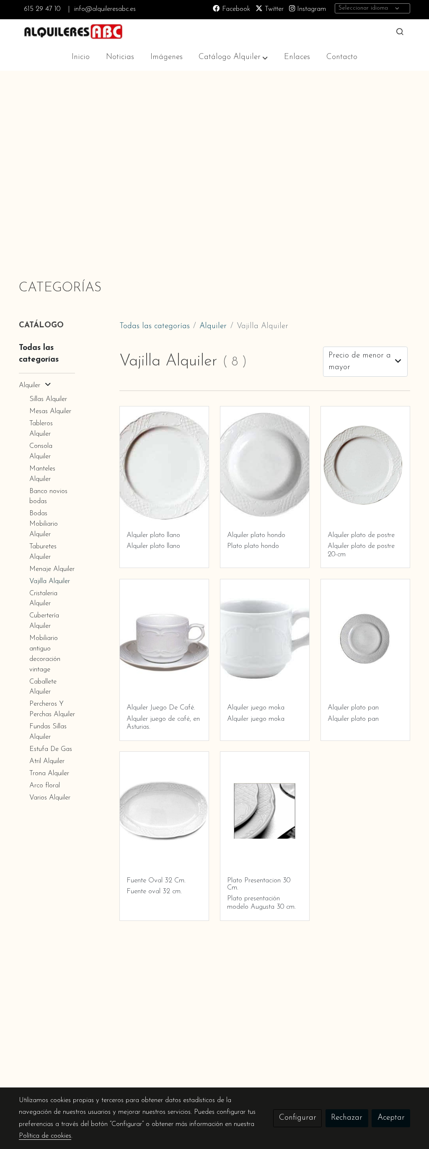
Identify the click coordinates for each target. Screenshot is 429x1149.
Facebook (235, 9)
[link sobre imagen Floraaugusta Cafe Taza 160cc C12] (164, 638)
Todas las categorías (154, 326)
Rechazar (346, 1118)
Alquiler (213, 326)
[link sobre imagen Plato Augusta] (365, 465)
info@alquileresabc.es (105, 9)
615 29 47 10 (42, 9)
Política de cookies (45, 1136)
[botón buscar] (399, 31)
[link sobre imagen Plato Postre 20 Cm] (164, 465)
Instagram (310, 9)
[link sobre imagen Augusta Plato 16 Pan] (365, 638)
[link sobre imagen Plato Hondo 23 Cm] (265, 465)
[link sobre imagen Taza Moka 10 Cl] (265, 638)
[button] (233, 57)
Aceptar (391, 1118)
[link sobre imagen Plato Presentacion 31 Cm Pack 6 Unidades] (265, 811)
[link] (72, 31)
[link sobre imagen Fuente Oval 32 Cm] (164, 811)
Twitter (273, 9)
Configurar (297, 1118)
